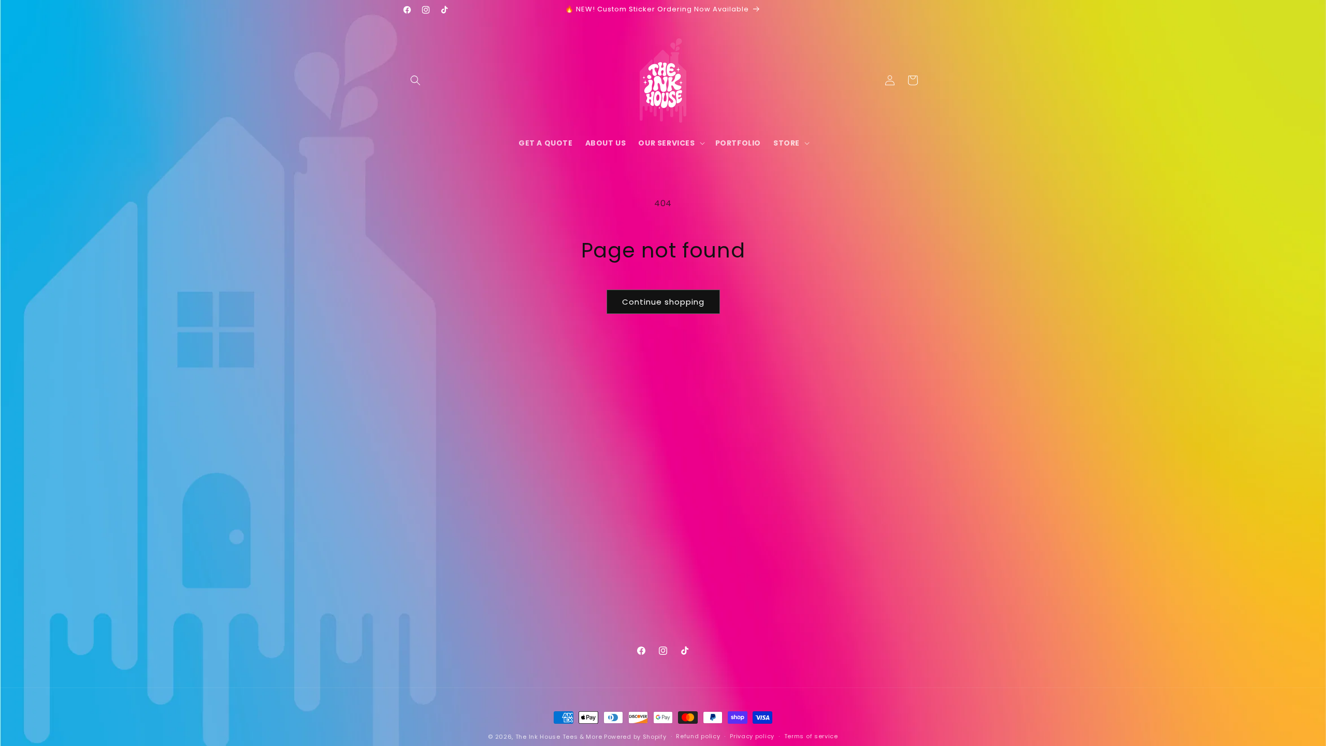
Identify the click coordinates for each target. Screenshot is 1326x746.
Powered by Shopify (635, 737)
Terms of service (811, 736)
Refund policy (698, 736)
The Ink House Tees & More (558, 737)
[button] (415, 80)
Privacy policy (752, 736)
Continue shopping (663, 301)
